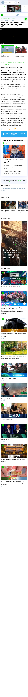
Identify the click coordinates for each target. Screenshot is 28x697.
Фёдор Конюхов (5, 64)
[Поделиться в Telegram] (2, 129)
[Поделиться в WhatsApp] (12, 129)
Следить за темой (8, 143)
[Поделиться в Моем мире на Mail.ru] (15, 129)
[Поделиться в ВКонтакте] (6, 129)
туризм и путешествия (18, 62)
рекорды (10, 62)
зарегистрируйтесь (7, 181)
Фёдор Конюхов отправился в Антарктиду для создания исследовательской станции (14, 161)
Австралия (3, 62)
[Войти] (23, 14)
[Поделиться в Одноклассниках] (9, 129)
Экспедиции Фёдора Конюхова (8, 18)
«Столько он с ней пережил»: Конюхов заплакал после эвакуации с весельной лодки (14, 167)
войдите (20, 180)
